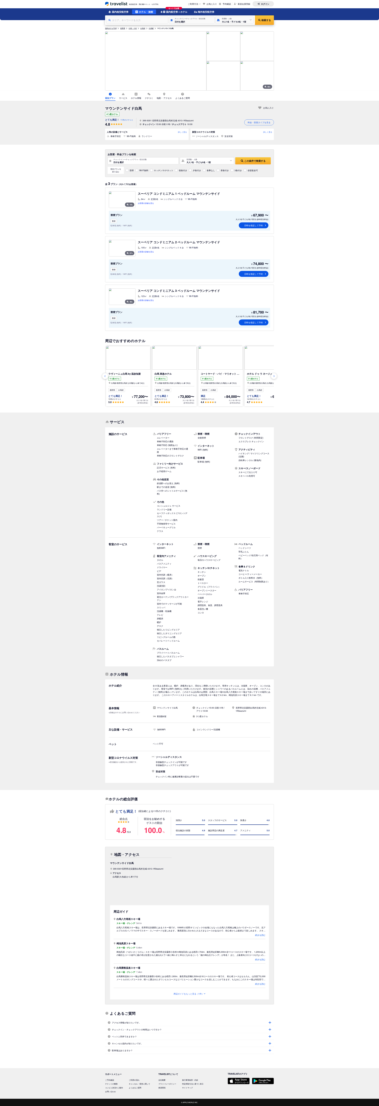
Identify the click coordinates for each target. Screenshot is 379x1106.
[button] (192, 20)
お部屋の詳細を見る (146, 203)
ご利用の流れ (134, 1080)
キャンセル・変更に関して (139, 1083)
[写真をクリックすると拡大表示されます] (155, 61)
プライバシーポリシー (167, 1083)
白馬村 (142, 28)
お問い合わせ (110, 1091)
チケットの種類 (111, 1083)
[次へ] (274, 376)
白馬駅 (151, 28)
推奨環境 (162, 1087)
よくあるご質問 (135, 1087)
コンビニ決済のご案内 (114, 1087)
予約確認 (227, 3)
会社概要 (162, 1080)
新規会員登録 (244, 3)
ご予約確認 (109, 1080)
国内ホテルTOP (111, 28)
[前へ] (105, 376)
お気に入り (212, 3)
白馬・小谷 (133, 28)
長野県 (122, 28)
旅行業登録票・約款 (190, 1080)
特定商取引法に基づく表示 (192, 1083)
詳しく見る (182, 132)
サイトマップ (187, 1087)
